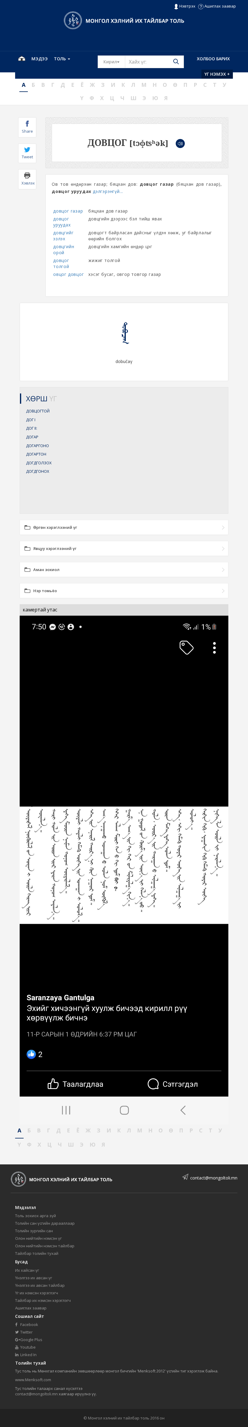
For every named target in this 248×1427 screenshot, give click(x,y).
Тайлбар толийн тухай (36, 1253)
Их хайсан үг (27, 1270)
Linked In (28, 1354)
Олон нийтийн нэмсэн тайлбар (44, 1246)
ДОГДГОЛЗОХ (39, 463)
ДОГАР (32, 437)
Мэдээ (39, 59)
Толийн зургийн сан (34, 1230)
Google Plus (30, 1339)
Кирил (114, 61)
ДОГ (30, 419)
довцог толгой (61, 263)
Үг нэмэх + (217, 74)
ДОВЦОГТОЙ (38, 411)
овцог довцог (68, 274)
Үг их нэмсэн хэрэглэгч (36, 1293)
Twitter (26, 1332)
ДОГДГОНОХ (37, 471)
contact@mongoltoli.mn (213, 1178)
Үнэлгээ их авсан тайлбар (40, 1285)
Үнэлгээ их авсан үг (33, 1277)
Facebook (28, 1324)
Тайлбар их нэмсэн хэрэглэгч (43, 1300)
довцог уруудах (62, 222)
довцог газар (68, 211)
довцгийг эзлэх (63, 236)
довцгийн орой (63, 249)
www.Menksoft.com (33, 1379)
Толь (60, 59)
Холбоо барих (213, 59)
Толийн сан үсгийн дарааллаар (45, 1223)
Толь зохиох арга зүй (35, 1215)
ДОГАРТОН (36, 454)
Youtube (27, 1347)
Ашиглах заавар (220, 6)
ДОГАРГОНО (37, 445)
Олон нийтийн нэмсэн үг (38, 1238)
